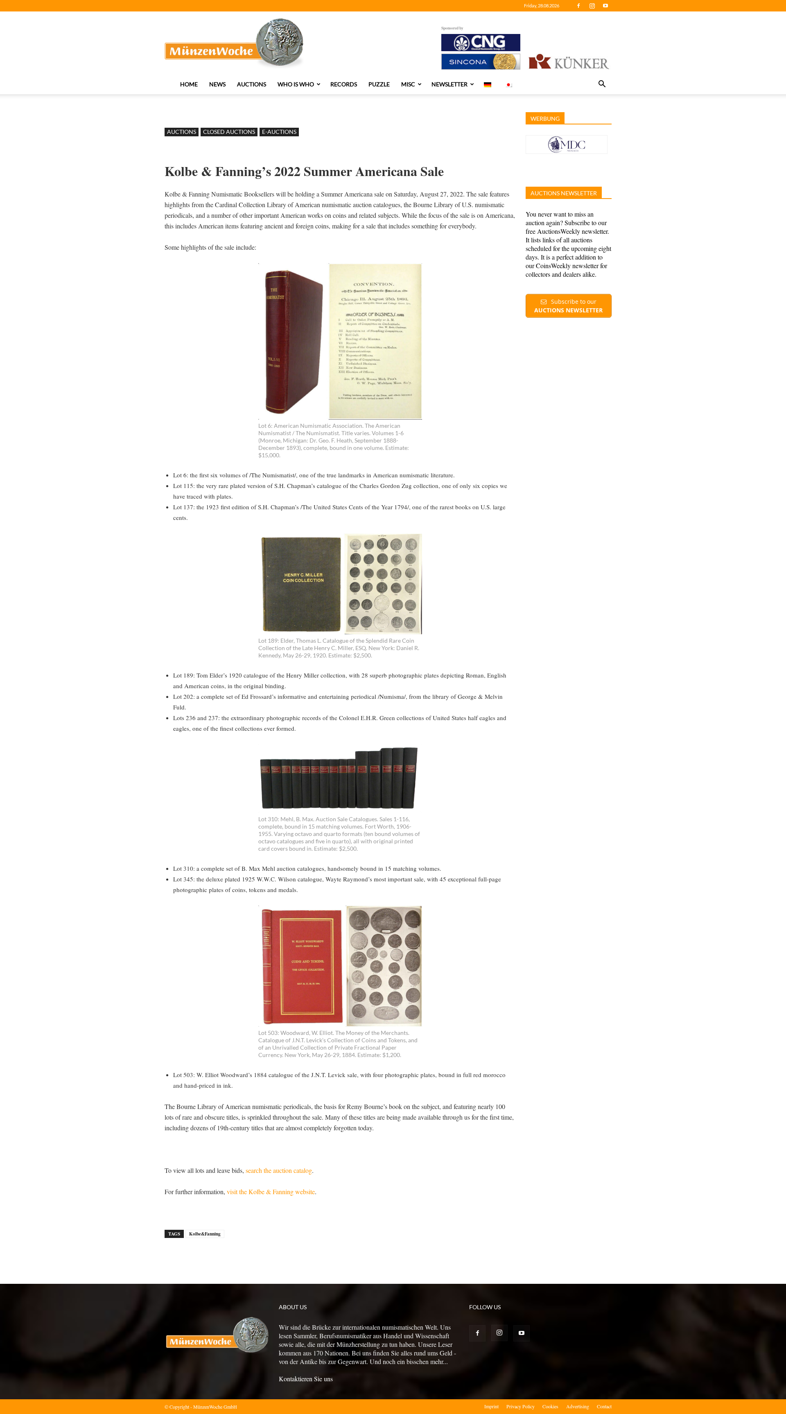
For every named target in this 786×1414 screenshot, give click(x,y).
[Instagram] (592, 5)
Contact (604, 1406)
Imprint (491, 1406)
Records (343, 84)
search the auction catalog (279, 1170)
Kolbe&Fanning (205, 1234)
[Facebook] (578, 5)
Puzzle (379, 84)
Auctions (251, 84)
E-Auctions (279, 131)
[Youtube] (605, 5)
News (217, 84)
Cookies (550, 1406)
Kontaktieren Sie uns (306, 1378)
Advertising (577, 1406)
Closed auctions (229, 131)
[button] (602, 84)
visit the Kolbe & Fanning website (271, 1191)
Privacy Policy (520, 1406)
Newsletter (449, 84)
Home (189, 84)
